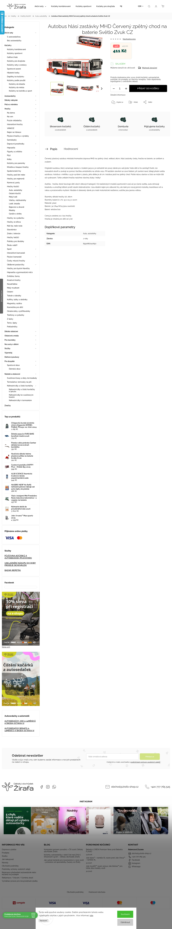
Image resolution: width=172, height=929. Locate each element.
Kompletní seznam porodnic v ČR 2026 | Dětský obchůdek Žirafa (63, 850)
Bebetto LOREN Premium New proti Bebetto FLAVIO (104, 850)
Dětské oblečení (11, 331)
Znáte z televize (13, 234)
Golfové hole (12, 57)
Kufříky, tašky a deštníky (17, 300)
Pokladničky (12, 327)
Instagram (48, 787)
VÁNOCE (10, 128)
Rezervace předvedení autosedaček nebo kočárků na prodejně (19, 873)
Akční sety (9, 33)
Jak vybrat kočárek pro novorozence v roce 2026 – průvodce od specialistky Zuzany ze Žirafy (64, 861)
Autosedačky (10, 96)
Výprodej (8, 353)
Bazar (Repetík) (13, 570)
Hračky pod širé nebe (16, 175)
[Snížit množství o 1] (114, 88)
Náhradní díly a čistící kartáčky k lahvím (22, 390)
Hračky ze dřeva (14, 222)
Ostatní (10, 292)
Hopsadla (11, 148)
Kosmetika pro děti (15, 307)
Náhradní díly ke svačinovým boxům (21, 396)
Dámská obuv (15, 369)
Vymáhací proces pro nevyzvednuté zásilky (20, 881)
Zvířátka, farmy (13, 276)
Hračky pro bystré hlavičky (18, 268)
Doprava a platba (9, 849)
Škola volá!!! (12, 245)
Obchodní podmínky (10, 866)
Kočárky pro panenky (16, 163)
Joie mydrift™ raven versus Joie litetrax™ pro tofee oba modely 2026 (104, 867)
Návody (5, 863)
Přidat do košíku (148, 88)
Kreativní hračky (14, 280)
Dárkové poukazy (12, 357)
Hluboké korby (13, 73)
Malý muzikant (13, 288)
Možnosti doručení (149, 68)
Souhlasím (125, 914)
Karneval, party (13, 183)
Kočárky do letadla (17, 84)
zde (91, 915)
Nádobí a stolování (12, 374)
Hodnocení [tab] (71, 148)
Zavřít (162, 110)
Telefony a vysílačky (15, 315)
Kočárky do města (16, 87)
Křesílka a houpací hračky (18, 167)
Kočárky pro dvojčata (16, 61)
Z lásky (10, 319)
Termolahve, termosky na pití (19, 382)
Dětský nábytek (11, 100)
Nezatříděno (12, 284)
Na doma (11, 113)
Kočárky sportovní (14, 53)
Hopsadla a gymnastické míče (20, 272)
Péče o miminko (11, 104)
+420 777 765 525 (160, 786)
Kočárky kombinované (16, 49)
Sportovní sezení (14, 69)
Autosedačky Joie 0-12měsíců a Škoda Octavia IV (20, 722)
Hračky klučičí (13, 186)
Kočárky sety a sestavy (17, 65)
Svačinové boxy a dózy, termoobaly (22, 378)
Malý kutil (13, 197)
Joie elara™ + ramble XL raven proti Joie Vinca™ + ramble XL (105, 859)
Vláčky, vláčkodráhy (17, 200)
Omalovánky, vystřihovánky (18, 311)
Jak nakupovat (8, 859)
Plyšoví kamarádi (14, 257)
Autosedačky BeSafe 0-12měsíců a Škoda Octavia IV (19, 729)
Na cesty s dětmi (12, 344)
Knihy (9, 159)
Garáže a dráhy (15, 214)
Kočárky (8, 45)
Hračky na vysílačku (15, 218)
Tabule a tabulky (14, 296)
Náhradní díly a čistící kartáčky (20, 386)
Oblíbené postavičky (15, 265)
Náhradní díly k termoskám (20, 400)
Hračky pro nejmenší (15, 179)
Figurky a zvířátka (14, 152)
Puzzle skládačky (14, 120)
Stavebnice (11, 230)
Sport (9, 249)
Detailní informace (117, 95)
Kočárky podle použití (16, 80)
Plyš (9, 155)
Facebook (41, 787)
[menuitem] (40, 6)
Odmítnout (125, 922)
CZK (140, 6)
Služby (7, 348)
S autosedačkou (14, 37)
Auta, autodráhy (15, 190)
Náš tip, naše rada (14, 226)
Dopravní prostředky (15, 144)
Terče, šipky (12, 323)
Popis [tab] (53, 149)
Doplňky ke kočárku (15, 77)
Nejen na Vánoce (14, 132)
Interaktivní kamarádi (16, 253)
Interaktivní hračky (15, 124)
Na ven (10, 117)
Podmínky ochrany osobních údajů (16, 869)
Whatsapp (54, 787)
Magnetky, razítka (14, 303)
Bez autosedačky (14, 41)
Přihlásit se (149, 757)
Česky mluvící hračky (16, 261)
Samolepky (12, 140)
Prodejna (5, 853)
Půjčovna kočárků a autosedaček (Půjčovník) (18, 557)
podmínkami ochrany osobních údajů (145, 762)
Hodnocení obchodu (97, 892)
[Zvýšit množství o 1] (126, 88)
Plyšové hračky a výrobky (18, 136)
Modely (12, 210)
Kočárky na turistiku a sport (20, 91)
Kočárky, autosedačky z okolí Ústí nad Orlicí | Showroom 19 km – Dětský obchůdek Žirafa (62, 856)
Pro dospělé (9, 361)
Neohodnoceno (129, 39)
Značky (8, 406)
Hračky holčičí (13, 237)
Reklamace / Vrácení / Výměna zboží (17, 878)
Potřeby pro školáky (15, 241)
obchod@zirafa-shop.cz (125, 786)
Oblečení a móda (12, 336)
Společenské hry (14, 171)
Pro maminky (10, 340)
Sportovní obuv (13, 365)
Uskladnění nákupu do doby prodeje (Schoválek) (20, 564)
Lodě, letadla (14, 204)
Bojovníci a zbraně (16, 207)
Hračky (8, 109)
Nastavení (43, 921)
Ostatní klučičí (15, 193)
